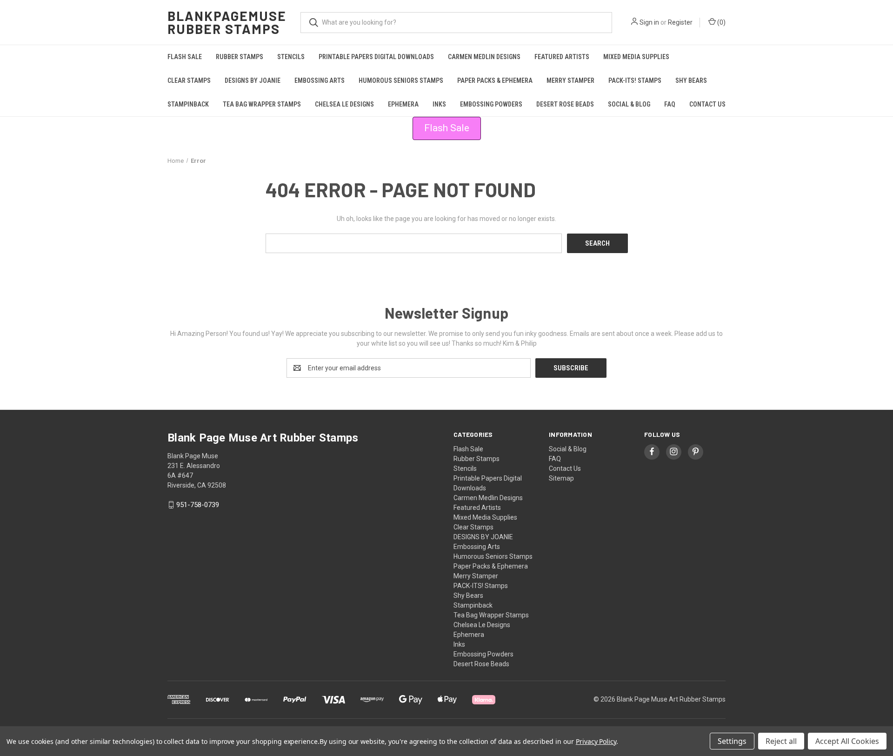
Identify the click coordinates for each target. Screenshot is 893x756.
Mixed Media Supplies (636, 56)
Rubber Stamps (239, 56)
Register (680, 22)
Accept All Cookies (847, 741)
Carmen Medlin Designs (484, 56)
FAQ (669, 104)
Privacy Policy (596, 741)
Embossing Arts (319, 80)
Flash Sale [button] (446, 128)
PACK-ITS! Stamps (634, 80)
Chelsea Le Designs (344, 104)
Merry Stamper (570, 80)
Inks (439, 104)
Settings (732, 741)
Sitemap (561, 478)
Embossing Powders (491, 104)
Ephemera (403, 104)
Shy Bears (691, 80)
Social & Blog (629, 104)
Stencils (291, 56)
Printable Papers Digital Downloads (376, 56)
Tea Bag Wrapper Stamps (262, 104)
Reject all (781, 741)
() (721, 22)
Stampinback (188, 104)
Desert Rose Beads (565, 104)
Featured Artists (561, 56)
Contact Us (707, 104)
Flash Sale (184, 56)
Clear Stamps (189, 80)
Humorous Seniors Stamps (401, 80)
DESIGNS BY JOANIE (252, 80)
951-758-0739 (197, 505)
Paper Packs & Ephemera (495, 80)
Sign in (649, 22)
